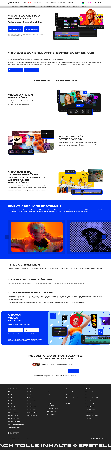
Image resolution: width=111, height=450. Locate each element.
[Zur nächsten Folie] (104, 237)
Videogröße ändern (90, 403)
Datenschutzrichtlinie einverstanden (79, 6)
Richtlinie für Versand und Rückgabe (65, 435)
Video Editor (11, 403)
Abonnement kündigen (52, 408)
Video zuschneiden (90, 394)
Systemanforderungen (52, 400)
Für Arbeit (68, 403)
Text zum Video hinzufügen (92, 415)
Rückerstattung (51, 414)
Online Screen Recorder (14, 418)
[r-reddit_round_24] (102, 439)
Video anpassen (90, 412)
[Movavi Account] (98, 2)
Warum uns (69, 400)
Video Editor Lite (12, 406)
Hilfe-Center (50, 391)
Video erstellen (89, 418)
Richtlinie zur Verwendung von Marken (95, 435)
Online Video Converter (14, 421)
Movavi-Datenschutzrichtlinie (43, 376)
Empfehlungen (70, 394)
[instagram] (94, 439)
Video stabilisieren (90, 409)
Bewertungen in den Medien (73, 397)
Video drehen (89, 400)
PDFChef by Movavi (13, 412)
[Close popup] (102, 6)
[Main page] (13, 3)
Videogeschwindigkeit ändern (93, 397)
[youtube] (97, 439)
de (102, 2)
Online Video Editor (13, 415)
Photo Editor (11, 397)
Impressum (53, 435)
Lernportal (49, 397)
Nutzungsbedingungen (23, 435)
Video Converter (12, 400)
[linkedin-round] (99, 439)
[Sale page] (87, 2)
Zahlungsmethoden (52, 411)
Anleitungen (50, 394)
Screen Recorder (12, 409)
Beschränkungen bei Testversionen (52, 404)
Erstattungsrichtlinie (79, 435)
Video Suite (11, 394)
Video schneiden (90, 391)
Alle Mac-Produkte (32, 415)
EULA (31, 435)
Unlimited (10, 391)
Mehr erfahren (30, 341)
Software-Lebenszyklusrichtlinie (42, 435)
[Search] (95, 2)
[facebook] (91, 439)
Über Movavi (69, 391)
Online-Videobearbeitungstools (16, 424)
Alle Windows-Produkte (14, 427)
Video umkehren (90, 406)
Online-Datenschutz (12, 435)
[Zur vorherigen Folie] (7, 237)
